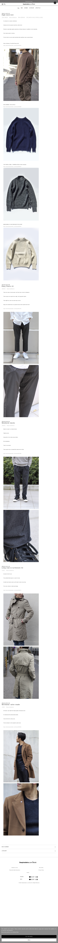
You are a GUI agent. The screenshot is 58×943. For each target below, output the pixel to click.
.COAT (3, 570)
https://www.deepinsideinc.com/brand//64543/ (12, 45)
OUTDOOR (31, 7)
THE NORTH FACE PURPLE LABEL (34, 17)
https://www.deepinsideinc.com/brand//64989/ (12, 106)
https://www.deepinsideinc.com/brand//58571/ (12, 590)
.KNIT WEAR (5, 17)
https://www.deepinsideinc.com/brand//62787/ (12, 308)
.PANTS (3, 288)
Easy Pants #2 (8, 286)
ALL (18, 7)
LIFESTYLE (37, 7)
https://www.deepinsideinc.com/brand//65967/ (12, 166)
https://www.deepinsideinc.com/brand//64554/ (12, 226)
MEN (22, 7)
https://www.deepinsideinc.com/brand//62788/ (12, 453)
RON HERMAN (21, 17)
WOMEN (26, 7)
